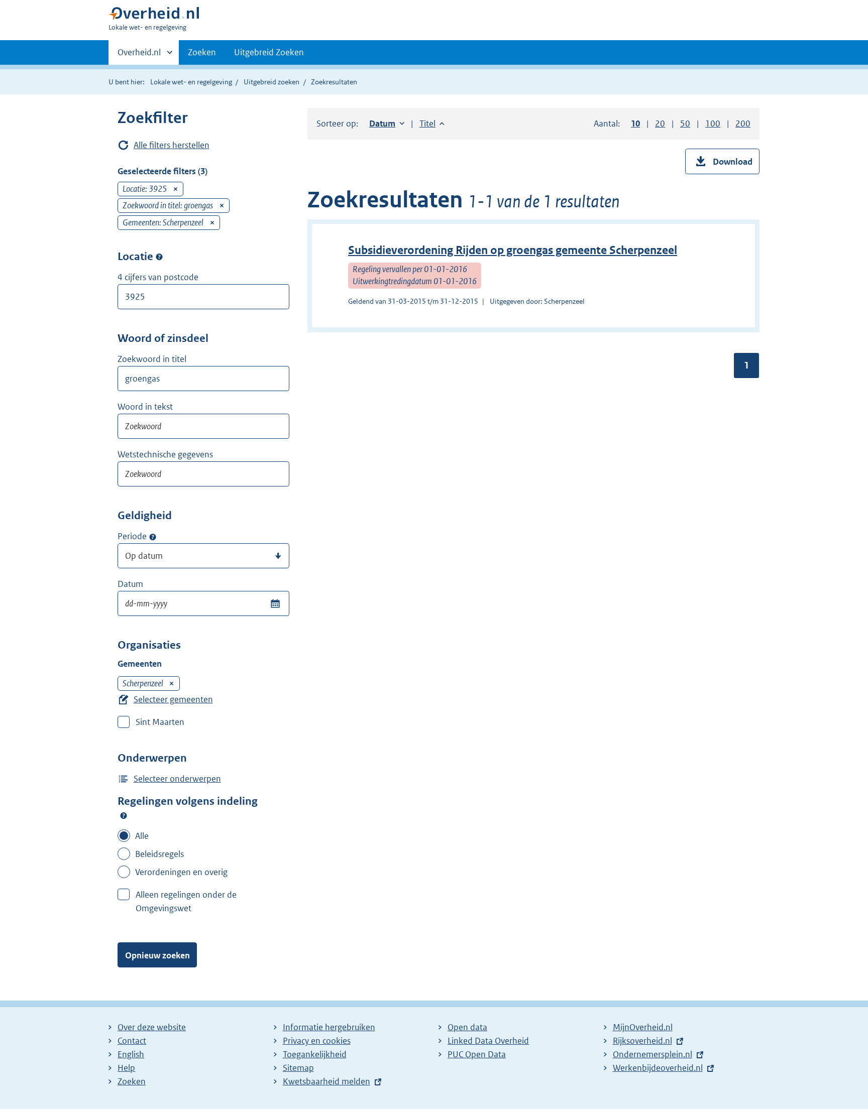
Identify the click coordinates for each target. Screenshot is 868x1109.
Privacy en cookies (317, 1040)
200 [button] (742, 123)
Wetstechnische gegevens (165, 454)
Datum (130, 583)
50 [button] (685, 123)
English (131, 1054)
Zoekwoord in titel (152, 358)
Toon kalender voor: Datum (275, 603)
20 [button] (660, 123)
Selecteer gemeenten (173, 699)
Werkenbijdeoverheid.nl (658, 1067)
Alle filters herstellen (171, 145)
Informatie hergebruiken (329, 1027)
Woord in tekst (145, 406)
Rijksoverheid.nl (642, 1040)
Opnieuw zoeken (157, 955)
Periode (132, 536)
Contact (132, 1040)
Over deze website (152, 1027)
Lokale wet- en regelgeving (191, 81)
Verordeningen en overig (181, 872)
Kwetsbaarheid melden (326, 1081)
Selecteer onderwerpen (177, 778)
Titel (432, 123)
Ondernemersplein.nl (652, 1054)
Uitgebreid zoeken (271, 81)
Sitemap (298, 1067)
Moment (152, 536)
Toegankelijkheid (315, 1054)
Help (126, 1067)
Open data (467, 1027)
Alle (142, 835)
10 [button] (635, 123)
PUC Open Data (477, 1054)
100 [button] (712, 123)
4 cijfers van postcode (158, 277)
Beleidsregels (159, 853)
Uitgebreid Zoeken (269, 52)
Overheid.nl (139, 56)
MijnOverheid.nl (643, 1027)
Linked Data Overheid (488, 1040)
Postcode (159, 257)
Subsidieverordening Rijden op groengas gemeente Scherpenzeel (512, 250)
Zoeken (202, 52)
